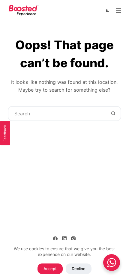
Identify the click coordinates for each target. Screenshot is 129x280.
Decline (79, 268)
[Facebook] (55, 238)
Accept (50, 268)
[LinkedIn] (64, 238)
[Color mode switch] (107, 10)
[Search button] (113, 113)
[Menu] (118, 10)
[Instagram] (73, 238)
